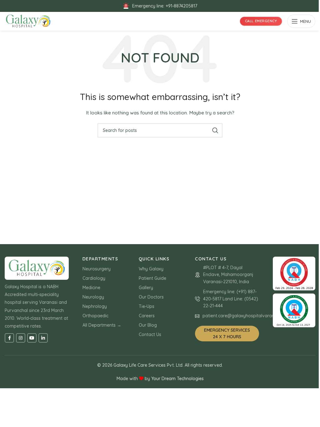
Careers (147, 316)
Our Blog (148, 325)
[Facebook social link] (9, 338)
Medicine (91, 287)
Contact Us (150, 334)
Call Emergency (261, 21)
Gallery (146, 287)
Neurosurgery (96, 269)
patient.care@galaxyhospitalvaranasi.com (246, 316)
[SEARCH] (215, 130)
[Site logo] (28, 21)
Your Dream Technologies (177, 378)
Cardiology (93, 278)
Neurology (93, 297)
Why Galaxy (151, 269)
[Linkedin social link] (43, 338)
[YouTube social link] (32, 338)
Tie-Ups (146, 306)
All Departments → (101, 325)
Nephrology (94, 306)
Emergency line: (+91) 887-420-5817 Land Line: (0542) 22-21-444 (230, 299)
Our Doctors (151, 297)
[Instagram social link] (20, 338)
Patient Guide (152, 278)
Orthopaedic (95, 316)
